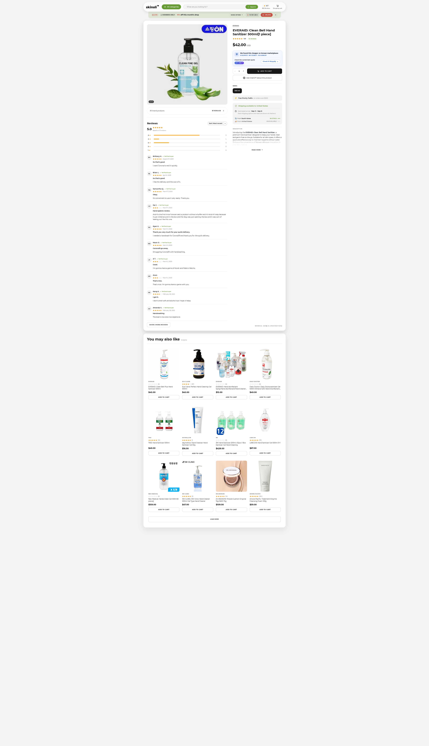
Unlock (268, 15)
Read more (256, 150)
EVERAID (236, 25)
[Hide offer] (276, 15)
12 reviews (252, 38)
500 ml (237, 91)
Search (253, 7)
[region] (187, 64)
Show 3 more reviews (158, 325)
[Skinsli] (152, 7)
